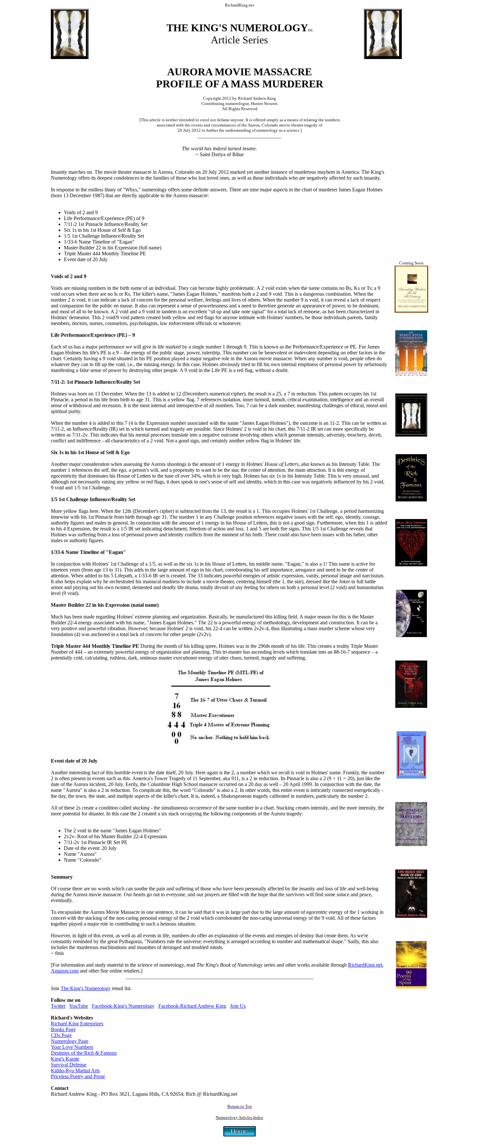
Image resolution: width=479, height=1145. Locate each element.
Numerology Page (69, 1041)
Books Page (63, 1029)
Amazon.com (65, 971)
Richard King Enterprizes (77, 1023)
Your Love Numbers (72, 1047)
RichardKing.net (365, 965)
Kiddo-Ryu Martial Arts (75, 1070)
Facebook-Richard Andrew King (192, 1006)
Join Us (238, 1006)
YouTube (78, 1006)
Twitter (58, 1006)
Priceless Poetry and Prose (78, 1076)
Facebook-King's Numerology (123, 1006)
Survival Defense (68, 1064)
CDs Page (61, 1035)
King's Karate (65, 1059)
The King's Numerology (86, 988)
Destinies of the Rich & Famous (84, 1053)
